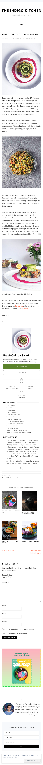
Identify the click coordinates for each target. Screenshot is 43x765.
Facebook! (24, 309)
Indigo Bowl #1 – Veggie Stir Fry (11, 511)
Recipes (11, 475)
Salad (18, 477)
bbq (11, 477)
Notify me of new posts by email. (16, 633)
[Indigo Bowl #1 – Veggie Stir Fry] (9, 509)
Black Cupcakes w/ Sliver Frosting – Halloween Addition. (30, 513)
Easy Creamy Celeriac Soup (10, 542)
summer (23, 477)
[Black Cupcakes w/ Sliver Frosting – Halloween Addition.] (29, 510)
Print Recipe (22, 366)
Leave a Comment (30, 38)
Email (4, 613)
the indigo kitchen (22, 10)
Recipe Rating (7, 575)
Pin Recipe (23, 372)
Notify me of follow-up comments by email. (19, 629)
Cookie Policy (13, 757)
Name (5, 605)
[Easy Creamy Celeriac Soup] (9, 539)
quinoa (14, 477)
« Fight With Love (8, 550)
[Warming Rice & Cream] (29, 539)
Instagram (19, 306)
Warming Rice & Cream (30, 541)
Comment (5, 582)
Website (5, 621)
